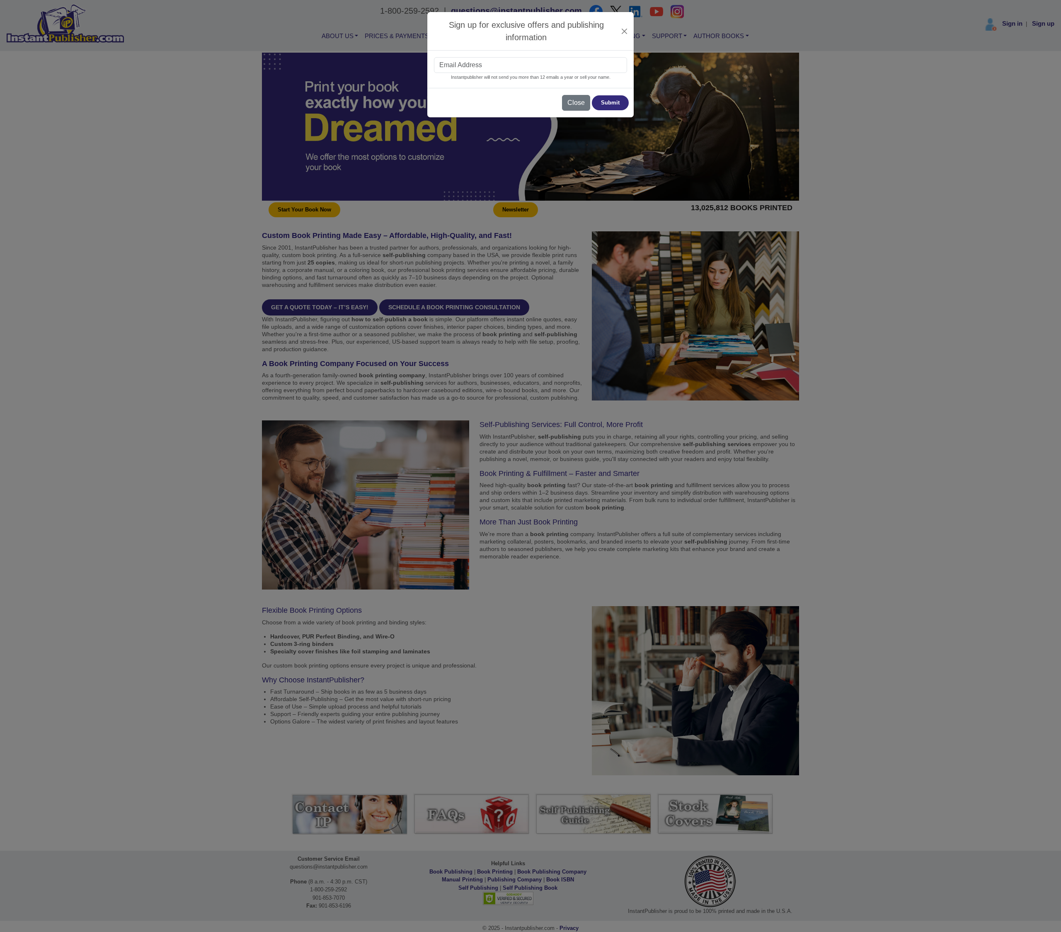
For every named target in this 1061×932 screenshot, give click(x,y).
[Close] (624, 31)
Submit (610, 103)
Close (576, 102)
